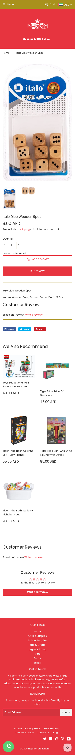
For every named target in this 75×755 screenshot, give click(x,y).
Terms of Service (24, 732)
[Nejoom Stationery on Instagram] (63, 739)
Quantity (8, 238)
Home (6, 53)
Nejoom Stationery (38, 748)
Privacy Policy (32, 728)
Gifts (37, 654)
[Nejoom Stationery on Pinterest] (57, 739)
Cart (52, 4)
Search (18, 728)
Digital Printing (37, 649)
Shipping (24, 229)
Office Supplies (37, 636)
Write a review (33, 314)
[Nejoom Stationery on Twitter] (44, 739)
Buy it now (38, 271)
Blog (55, 732)
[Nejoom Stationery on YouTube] (69, 739)
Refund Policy (51, 728)
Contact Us (43, 732)
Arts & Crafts (37, 645)
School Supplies (37, 640)
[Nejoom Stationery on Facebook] (50, 739)
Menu (10, 4)
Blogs (37, 663)
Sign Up (66, 712)
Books (37, 658)
